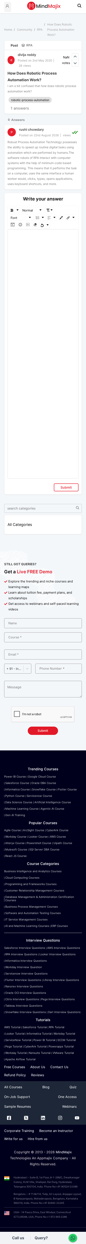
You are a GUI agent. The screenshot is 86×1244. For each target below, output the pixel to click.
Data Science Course (18, 802)
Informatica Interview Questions (26, 960)
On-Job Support (17, 1097)
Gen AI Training (15, 815)
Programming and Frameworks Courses (31, 884)
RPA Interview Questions (21, 954)
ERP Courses (59, 926)
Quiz (73, 1087)
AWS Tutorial (12, 1027)
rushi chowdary (31, 129)
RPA (39, 29)
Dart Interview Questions (64, 1012)
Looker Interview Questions (57, 954)
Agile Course (12, 830)
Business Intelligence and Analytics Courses (33, 871)
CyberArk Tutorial (35, 1046)
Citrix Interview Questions (22, 999)
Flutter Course (67, 789)
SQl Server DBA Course (44, 849)
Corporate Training (19, 1131)
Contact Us (59, 1067)
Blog (45, 1087)
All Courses (13, 1087)
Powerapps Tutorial (61, 1046)
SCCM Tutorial (66, 1040)
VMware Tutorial (63, 1052)
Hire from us (37, 1139)
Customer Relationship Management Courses (34, 890)
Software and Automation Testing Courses (33, 913)
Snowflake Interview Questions (25, 1012)
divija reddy (27, 55)
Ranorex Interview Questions (24, 986)
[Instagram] (60, 1119)
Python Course (15, 795)
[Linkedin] (43, 1119)
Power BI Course (15, 776)
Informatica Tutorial (39, 1033)
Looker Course (38, 836)
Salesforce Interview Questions (24, 947)
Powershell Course (39, 843)
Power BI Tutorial (44, 1040)
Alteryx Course (15, 843)
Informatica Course (17, 789)
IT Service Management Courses (26, 919)
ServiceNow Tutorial (18, 1040)
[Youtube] (77, 1119)
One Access (67, 1097)
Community (24, 29)
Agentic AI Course (52, 808)
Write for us (13, 1139)
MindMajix (64, 1152)
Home (8, 29)
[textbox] (43, 235)
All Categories (20, 524)
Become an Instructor (56, 1131)
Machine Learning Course (22, 808)
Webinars (69, 1106)
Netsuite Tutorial (40, 1052)
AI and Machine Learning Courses (27, 926)
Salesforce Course (17, 783)
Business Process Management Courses (31, 906)
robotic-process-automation (30, 100)
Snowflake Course (44, 789)
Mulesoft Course (16, 849)
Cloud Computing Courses (22, 877)
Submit (66, 487)
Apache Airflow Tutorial (20, 1059)
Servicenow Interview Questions (26, 973)
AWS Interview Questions (63, 947)
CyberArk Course (57, 830)
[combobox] (6, 669)
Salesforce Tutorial (35, 1027)
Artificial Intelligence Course (52, 802)
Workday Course (16, 836)
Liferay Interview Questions (61, 980)
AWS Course (58, 836)
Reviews (37, 1075)
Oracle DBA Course (43, 783)
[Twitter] (26, 1119)
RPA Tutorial (56, 1027)
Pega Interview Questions (58, 999)
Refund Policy (15, 1075)
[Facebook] (9, 1119)
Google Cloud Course (42, 776)
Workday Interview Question (23, 967)
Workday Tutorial (64, 1033)
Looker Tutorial (15, 1033)
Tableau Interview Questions (23, 1005)
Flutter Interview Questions (23, 980)
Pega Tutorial (13, 1046)
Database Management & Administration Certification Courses (39, 898)
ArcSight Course (33, 830)
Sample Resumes (17, 1106)
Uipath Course (62, 843)
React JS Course (16, 856)
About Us (37, 1067)
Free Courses (14, 1067)
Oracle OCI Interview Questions (25, 992)
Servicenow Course (39, 795)
